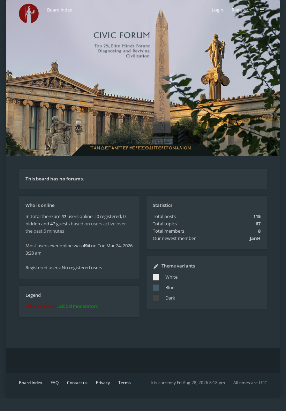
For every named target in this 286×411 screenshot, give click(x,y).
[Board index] (29, 13)
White (171, 277)
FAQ (55, 383)
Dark (170, 298)
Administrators (41, 306)
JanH (255, 238)
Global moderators (78, 306)
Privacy (103, 383)
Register (240, 10)
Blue (169, 287)
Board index (30, 383)
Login (217, 10)
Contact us (77, 383)
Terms (124, 383)
